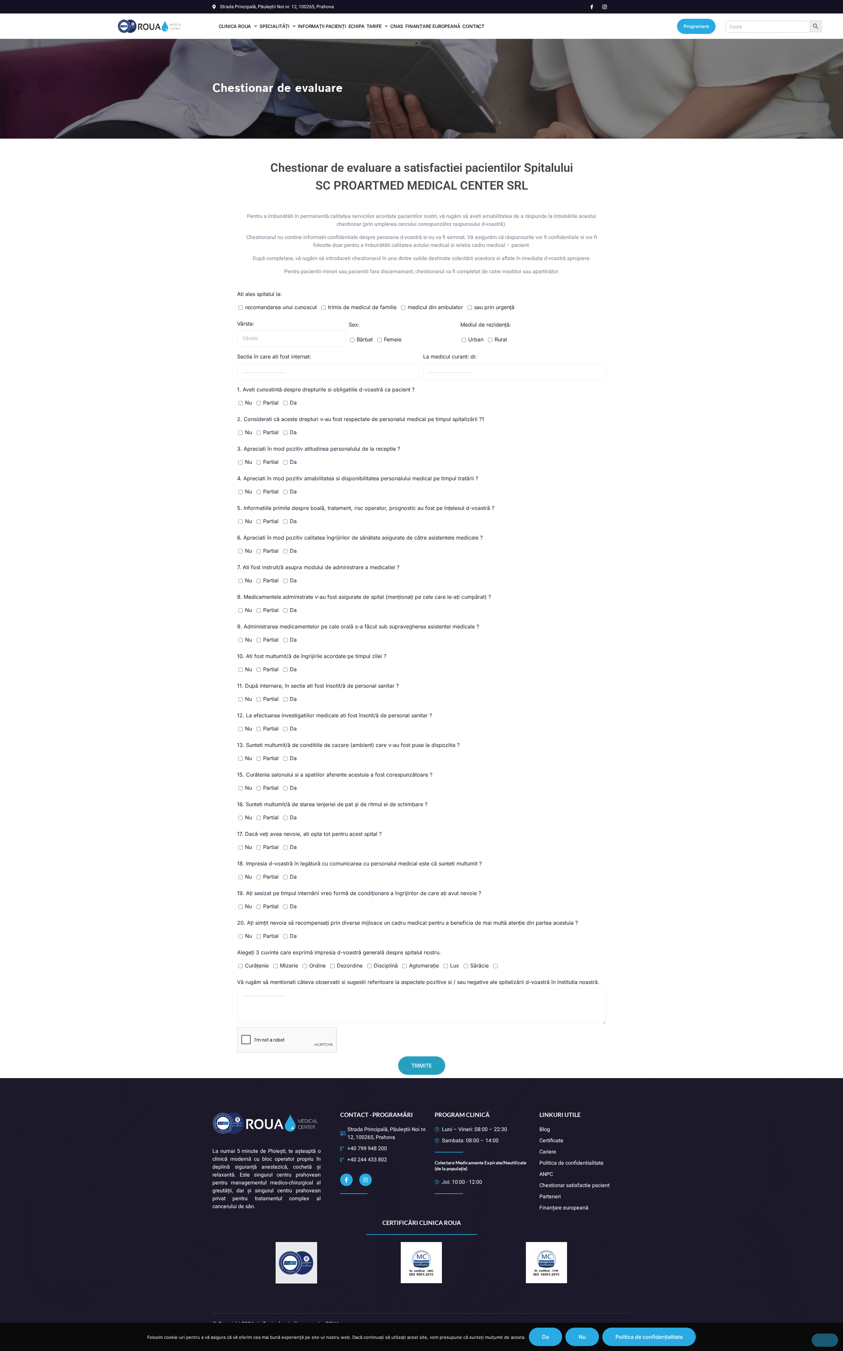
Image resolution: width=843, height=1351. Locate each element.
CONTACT (473, 26)
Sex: (354, 324)
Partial (271, 402)
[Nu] (825, 1340)
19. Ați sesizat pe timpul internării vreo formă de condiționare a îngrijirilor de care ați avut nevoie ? (359, 893)
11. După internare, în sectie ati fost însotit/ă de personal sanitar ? (318, 685)
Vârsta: (245, 323)
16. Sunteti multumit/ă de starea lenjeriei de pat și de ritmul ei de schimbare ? (332, 804)
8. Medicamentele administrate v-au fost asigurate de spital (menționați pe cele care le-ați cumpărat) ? (364, 597)
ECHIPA (356, 26)
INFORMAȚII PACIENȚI (322, 26)
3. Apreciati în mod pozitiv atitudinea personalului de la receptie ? (318, 448)
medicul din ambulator (435, 307)
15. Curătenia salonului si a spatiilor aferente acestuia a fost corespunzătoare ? (334, 774)
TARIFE (374, 26)
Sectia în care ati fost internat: (274, 356)
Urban (475, 339)
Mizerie (289, 965)
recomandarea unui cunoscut (281, 307)
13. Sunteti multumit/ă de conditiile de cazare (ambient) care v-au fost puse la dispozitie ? (348, 745)
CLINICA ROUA (235, 26)
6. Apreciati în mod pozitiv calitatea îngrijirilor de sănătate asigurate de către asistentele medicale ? (360, 537)
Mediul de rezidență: (485, 324)
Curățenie (257, 965)
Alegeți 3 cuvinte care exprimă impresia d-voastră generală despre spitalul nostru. (339, 952)
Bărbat (365, 339)
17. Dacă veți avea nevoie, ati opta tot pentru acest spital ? (309, 834)
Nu (248, 402)
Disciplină (386, 965)
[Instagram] (365, 1180)
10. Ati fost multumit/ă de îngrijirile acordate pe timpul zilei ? (311, 656)
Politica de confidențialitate (649, 1337)
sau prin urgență (494, 307)
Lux (454, 965)
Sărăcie (479, 965)
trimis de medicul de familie (362, 307)
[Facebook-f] (346, 1180)
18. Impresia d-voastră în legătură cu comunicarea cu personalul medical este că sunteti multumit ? (359, 863)
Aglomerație (424, 965)
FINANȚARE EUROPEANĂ (432, 26)
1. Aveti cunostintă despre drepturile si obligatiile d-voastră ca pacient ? (326, 389)
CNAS (396, 26)
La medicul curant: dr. (450, 356)
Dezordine (350, 965)
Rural (501, 339)
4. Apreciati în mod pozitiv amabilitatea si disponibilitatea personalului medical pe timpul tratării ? (357, 478)
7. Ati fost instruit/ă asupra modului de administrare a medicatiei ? (318, 567)
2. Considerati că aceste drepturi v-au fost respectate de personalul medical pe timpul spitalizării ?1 (360, 419)
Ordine (317, 965)
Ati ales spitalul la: (259, 294)
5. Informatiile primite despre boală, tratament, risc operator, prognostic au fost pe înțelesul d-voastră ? (365, 508)
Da (293, 402)
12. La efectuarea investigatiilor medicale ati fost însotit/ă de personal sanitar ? (334, 715)
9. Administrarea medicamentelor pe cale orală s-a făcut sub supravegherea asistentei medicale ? (358, 626)
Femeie (392, 339)
